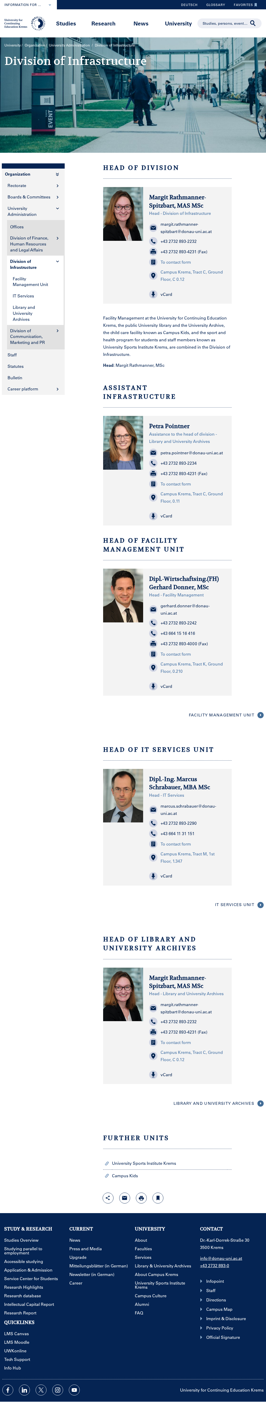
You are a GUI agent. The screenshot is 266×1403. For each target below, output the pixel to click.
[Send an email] (124, 1198)
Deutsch (189, 5)
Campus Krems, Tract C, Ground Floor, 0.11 (192, 497)
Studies (66, 23)
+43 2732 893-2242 (179, 623)
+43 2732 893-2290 (179, 823)
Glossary (213, 6)
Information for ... (22, 5)
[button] (187, 294)
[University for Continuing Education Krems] (25, 23)
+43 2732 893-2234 (179, 463)
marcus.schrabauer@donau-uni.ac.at (188, 809)
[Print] (141, 1198)
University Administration (70, 45)
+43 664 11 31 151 (178, 833)
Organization (35, 45)
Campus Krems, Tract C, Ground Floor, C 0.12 (192, 275)
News (141, 23)
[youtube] (74, 1390)
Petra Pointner (169, 426)
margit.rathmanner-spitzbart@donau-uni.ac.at (186, 227)
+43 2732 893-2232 (179, 241)
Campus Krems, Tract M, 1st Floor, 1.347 (188, 857)
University (178, 23)
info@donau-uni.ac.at (221, 1258)
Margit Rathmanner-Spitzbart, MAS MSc (177, 201)
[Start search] (253, 23)
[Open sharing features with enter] (108, 1198)
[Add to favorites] (157, 1198)
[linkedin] (24, 1390)
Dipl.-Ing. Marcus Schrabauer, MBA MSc (179, 783)
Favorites (241, 6)
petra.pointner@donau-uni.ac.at (192, 452)
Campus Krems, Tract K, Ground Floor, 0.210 (192, 667)
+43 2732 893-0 (214, 1265)
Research (103, 23)
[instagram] (57, 1390)
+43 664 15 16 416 (178, 633)
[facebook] (7, 1390)
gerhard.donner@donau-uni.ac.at (185, 609)
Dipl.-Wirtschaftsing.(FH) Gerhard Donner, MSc (184, 582)
